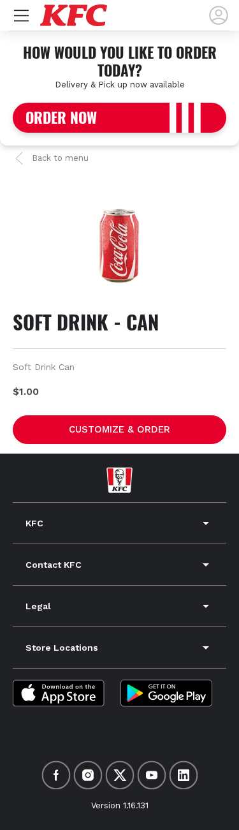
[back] (218, 15)
